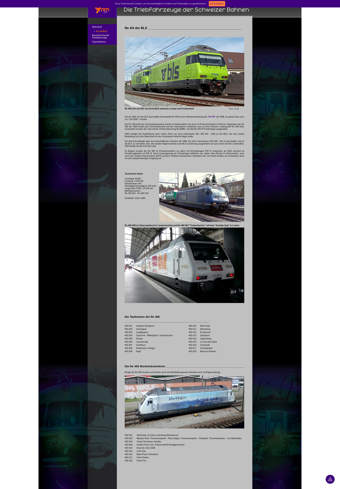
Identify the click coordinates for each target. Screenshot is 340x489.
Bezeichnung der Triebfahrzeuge (101, 36)
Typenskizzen (102, 42)
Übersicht (101, 27)
